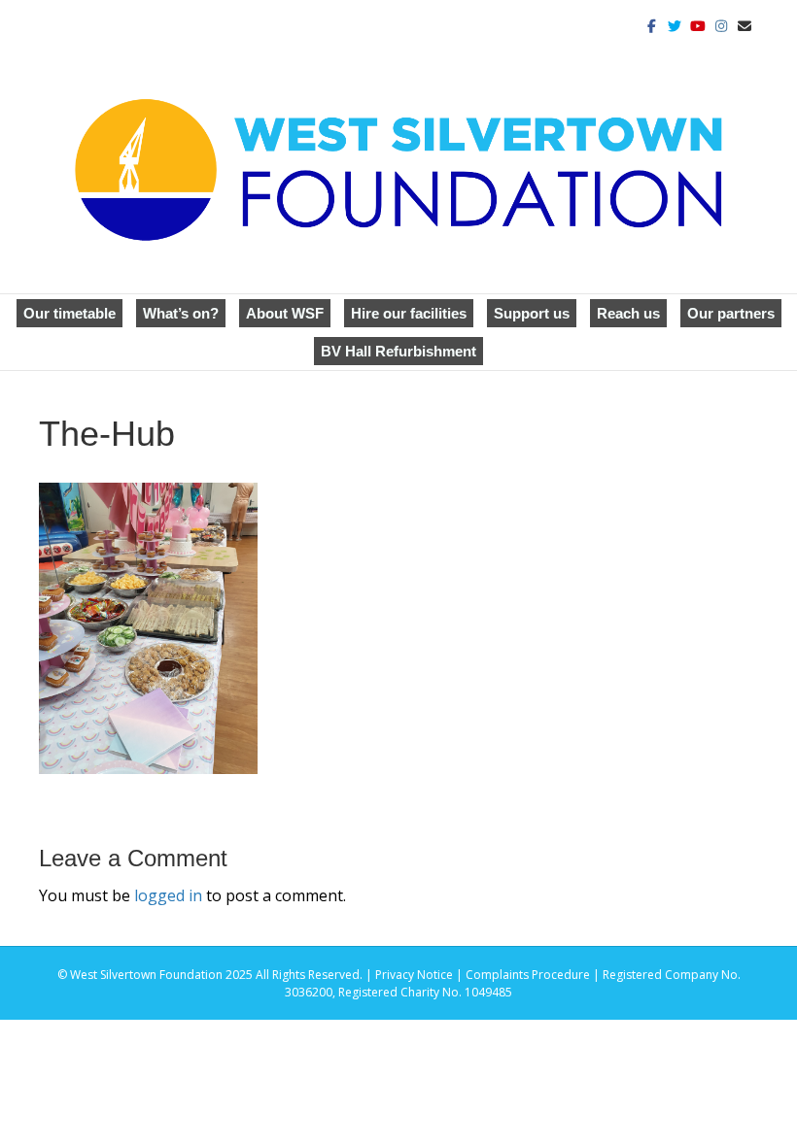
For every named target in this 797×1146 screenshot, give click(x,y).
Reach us (628, 313)
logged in (168, 895)
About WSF (285, 313)
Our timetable (69, 313)
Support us (532, 313)
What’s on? (181, 313)
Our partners (731, 313)
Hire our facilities (409, 313)
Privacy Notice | (420, 974)
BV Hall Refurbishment (398, 351)
